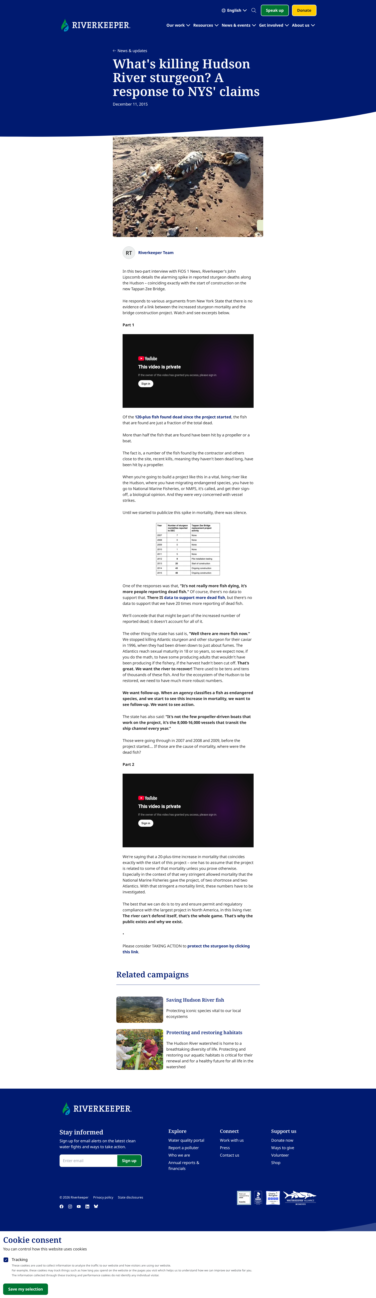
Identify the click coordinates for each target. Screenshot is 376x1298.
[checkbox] (6, 1259)
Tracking (20, 1259)
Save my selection (25, 1289)
